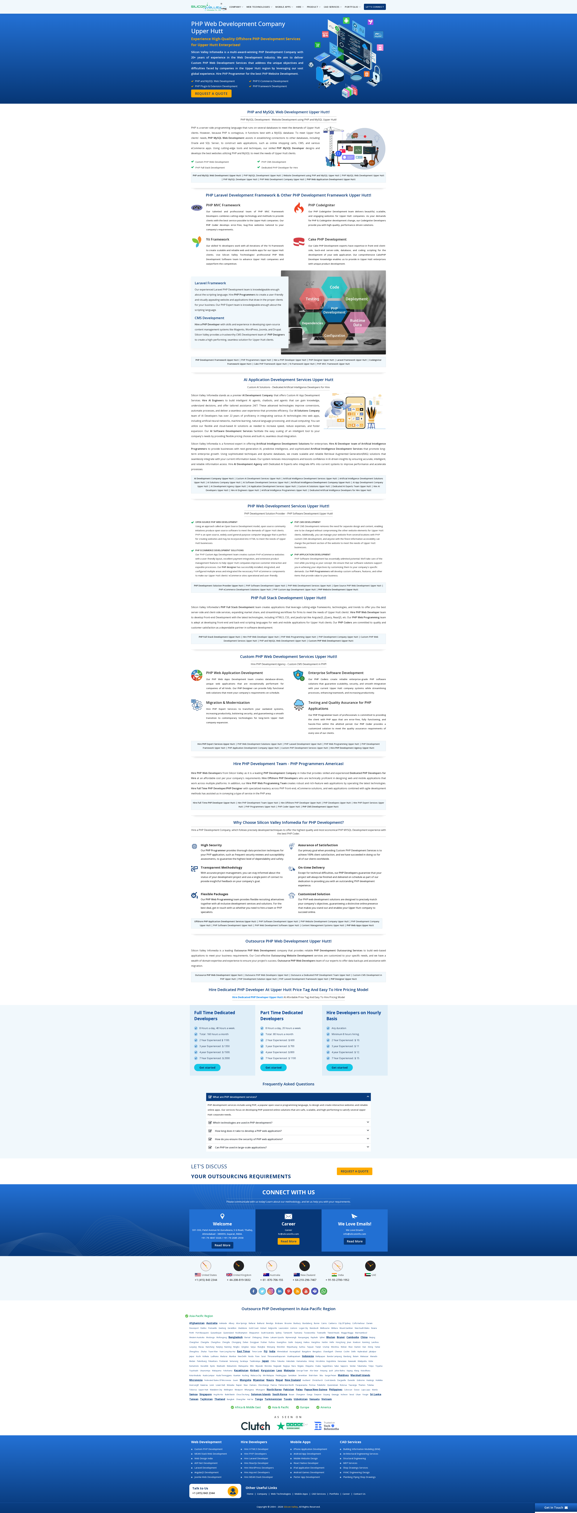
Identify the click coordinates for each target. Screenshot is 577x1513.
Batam (356, 1356)
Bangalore (306, 1351)
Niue (246, 1385)
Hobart (263, 1328)
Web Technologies (281, 1493)
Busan (291, 1394)
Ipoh (331, 1370)
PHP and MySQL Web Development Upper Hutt (217, 175)
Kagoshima (331, 1361)
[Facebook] (254, 1291)
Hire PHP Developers (255, 1454)
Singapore (205, 1394)
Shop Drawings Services (355, 1468)
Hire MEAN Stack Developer (258, 1477)
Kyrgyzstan (268, 1370)
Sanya (253, 1347)
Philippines (335, 1389)
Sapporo (344, 1366)
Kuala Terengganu (224, 1375)
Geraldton (232, 1328)
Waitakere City (216, 1389)
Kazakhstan (241, 1370)
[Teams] (315, 1291)
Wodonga (210, 1337)
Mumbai (232, 1356)
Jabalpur (372, 1351)
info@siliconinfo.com (354, 1233)
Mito (252, 1366)
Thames (362, 1385)
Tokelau (370, 1385)
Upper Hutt (203, 1389)
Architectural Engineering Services (360, 1454)
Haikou (307, 1342)
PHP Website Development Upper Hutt (338, 589)
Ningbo (236, 1347)
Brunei (341, 1337)
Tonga (259, 1399)
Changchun (194, 1342)
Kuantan (237, 1375)
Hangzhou (315, 1342)
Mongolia (245, 1380)
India (272, 1351)
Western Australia (196, 1337)
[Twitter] (262, 1291)
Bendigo (269, 1323)
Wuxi (350, 1347)
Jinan (349, 1342)
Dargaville (341, 1380)
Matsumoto (232, 1366)
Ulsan (358, 1394)
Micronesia (196, 1380)
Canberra (332, 1323)
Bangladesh (236, 1337)
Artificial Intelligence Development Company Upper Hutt (320, 482)
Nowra (374, 1328)
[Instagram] (271, 1291)
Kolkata (206, 1356)
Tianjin (318, 1347)
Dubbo (203, 1328)
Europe (304, 1407)
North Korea (274, 1389)
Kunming (366, 1342)
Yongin (365, 1394)
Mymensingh (291, 1337)
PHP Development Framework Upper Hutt (217, 359)
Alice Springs (241, 1323)
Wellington (228, 1389)
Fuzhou (272, 1342)
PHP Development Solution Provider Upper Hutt (219, 585)
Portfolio (334, 1493)
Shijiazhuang (292, 1347)
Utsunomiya (205, 1370)
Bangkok (230, 1399)
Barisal (247, 1337)
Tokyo (371, 1366)
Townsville (321, 1333)
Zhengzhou (194, 1351)
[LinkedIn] (280, 1291)
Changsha (205, 1342)
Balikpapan (320, 1356)
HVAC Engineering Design (356, 1472)
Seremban (302, 1375)
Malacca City (256, 1375)
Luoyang (193, 1347)
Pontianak (223, 1361)
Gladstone (242, 1328)
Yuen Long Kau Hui (227, 1351)
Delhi (353, 1351)
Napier (239, 1385)
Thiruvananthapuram (276, 1356)
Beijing (372, 1337)
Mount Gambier (346, 1328)
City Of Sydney (344, 1323)
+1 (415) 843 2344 (203, 1493)
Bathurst (260, 1323)
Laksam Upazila (277, 1337)
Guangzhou (281, 1342)
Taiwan (193, 1399)
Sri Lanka (375, 1394)
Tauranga (353, 1385)
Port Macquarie (202, 1333)
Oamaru (252, 1385)
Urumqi (326, 1347)
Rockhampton (241, 1333)
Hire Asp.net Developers (257, 1472)
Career (346, 1493)
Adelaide (223, 1323)
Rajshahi (314, 1337)
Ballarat (252, 1323)
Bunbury (297, 1323)
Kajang (350, 1370)
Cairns (324, 1323)
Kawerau (204, 1385)
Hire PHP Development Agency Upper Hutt (352, 747)
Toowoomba (309, 1333)
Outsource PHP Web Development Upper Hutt (219, 975)
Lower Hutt (220, 1385)
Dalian (245, 1342)
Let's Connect (375, 6)
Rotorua (343, 1385)
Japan (265, 1361)
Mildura (334, 1328)
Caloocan (348, 1389)
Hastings (370, 1380)
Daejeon (317, 1394)
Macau (201, 1347)
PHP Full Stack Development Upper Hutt (219, 636)
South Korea (279, 1394)
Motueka (230, 1385)
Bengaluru (317, 1351)
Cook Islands (330, 1380)
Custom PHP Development (208, 1449)
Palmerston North (286, 1385)
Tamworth (287, 1333)
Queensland (228, 1333)
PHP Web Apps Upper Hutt (360, 925)
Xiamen (357, 1347)
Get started (207, 1067)
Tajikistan (206, 1399)
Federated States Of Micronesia (217, 1380)
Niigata (301, 1366)
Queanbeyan (216, 1333)
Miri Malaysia (268, 1375)
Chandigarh (328, 1351)
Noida (250, 1356)
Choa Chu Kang (242, 1394)
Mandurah (314, 1328)
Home (250, 1493)
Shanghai (261, 1347)
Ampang (323, 1370)
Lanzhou (375, 1342)
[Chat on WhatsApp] (323, 1291)
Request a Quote (211, 93)
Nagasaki (277, 1366)
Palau (299, 1389)
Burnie (316, 1323)
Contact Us (359, 1493)
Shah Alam (313, 1375)
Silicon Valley (291, 1506)
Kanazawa (342, 1361)
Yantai (377, 1347)
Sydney (279, 1333)
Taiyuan (310, 1347)
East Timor (243, 1351)
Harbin (325, 1342)
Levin (212, 1385)
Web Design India (203, 1458)
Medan (192, 1361)
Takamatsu (362, 1366)
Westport (239, 1389)
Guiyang (298, 1342)
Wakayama (216, 1370)
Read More (222, 1245)
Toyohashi (193, 1370)
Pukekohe (321, 1385)
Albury (231, 1323)
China (364, 1337)
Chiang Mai (240, 1399)
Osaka (318, 1366)
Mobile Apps (301, 1493)
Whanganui (249, 1389)
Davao (357, 1389)
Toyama (379, 1366)
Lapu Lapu (365, 1389)
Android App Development (307, 1454)
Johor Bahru (340, 1370)
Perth (191, 1333)
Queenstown (332, 1385)
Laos (279, 1370)
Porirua (312, 1385)
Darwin (369, 1323)
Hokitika (379, 1380)
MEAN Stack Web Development (210, 1454)
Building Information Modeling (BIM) (361, 1449)
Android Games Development (309, 1472)
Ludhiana (214, 1356)
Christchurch (317, 1380)
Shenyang (271, 1347)
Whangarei (260, 1389)
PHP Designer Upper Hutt (344, 979)
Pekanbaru (213, 1361)
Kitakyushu (362, 1361)
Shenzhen (281, 1347)
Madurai (223, 1356)
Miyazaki (259, 1366)
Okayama (309, 1366)
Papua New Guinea (315, 1389)
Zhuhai (204, 1351)
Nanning (227, 1347)
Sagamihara (327, 1366)
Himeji (311, 1361)
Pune (257, 1356)
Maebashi (221, 1366)
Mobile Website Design (306, 1458)
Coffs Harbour (358, 1323)
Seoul (351, 1394)
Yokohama (227, 1370)
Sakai (336, 1366)
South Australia (267, 1333)
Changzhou (215, 1342)
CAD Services (319, 1493)
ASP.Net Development (206, 1463)
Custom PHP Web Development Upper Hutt (330, 640)
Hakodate (290, 1361)
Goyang (326, 1394)
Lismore (293, 1328)
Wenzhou (335, 1347)
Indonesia (308, 1356)
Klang (356, 1370)
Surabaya (244, 1361)
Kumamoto (194, 1366)
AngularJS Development (206, 1472)
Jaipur (191, 1356)
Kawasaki (352, 1361)
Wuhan (344, 1347)
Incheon (344, 1394)
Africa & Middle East (248, 1407)
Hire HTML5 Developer (256, 1449)
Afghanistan (197, 1323)
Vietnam (326, 1399)
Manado (373, 1356)
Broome (288, 1323)
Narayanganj (303, 1337)
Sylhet (322, 1337)
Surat (263, 1356)
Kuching (245, 1375)
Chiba (273, 1361)
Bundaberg (307, 1323)
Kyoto (212, 1366)
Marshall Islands (360, 1375)
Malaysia (289, 1370)
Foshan (264, 1342)
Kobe (371, 1361)
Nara (294, 1366)
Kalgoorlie (272, 1328)
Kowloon (356, 1342)
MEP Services (350, 1463)
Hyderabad (362, 1351)
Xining (370, 1347)
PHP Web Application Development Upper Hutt (331, 179)
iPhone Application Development (310, 1449)
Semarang (234, 1361)
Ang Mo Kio (218, 1394)
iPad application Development (309, 1468)
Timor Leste (257, 1351)
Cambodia (353, 1337)
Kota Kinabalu (195, 1375)
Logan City (303, 1328)
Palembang (202, 1361)
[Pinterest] (288, 1291)
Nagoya (286, 1366)
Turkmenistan (273, 1399)
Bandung (347, 1356)
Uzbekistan (301, 1399)
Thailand (219, 1399)
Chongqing (236, 1342)
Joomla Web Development (207, 1477)
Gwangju (335, 1394)
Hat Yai (250, 1399)
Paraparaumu (301, 1385)
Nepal (279, 1380)
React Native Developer (306, 1463)
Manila (375, 1389)
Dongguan (254, 1342)
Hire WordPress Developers (259, 1468)
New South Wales (362, 1328)
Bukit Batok (230, 1394)
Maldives (343, 1375)
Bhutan (330, 1337)
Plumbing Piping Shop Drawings (359, 1477)
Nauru (270, 1380)
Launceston (283, 1328)
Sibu (321, 1375)
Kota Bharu (365, 1370)
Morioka (268, 1366)
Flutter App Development (307, 1477)
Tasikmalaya (255, 1361)
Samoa (193, 1394)
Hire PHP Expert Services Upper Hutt (216, 744)
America (326, 1407)
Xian (364, 1347)
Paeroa (274, 1385)
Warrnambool (361, 1333)
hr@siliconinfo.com (288, 1233)
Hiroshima (320, 1361)
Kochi (198, 1356)
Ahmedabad (282, 1351)
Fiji (265, 1351)
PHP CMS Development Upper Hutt (320, 806)
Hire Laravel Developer (256, 1458)
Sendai (353, 1366)
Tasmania (298, 1333)
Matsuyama (243, 1366)
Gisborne (361, 1380)
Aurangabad (295, 1351)
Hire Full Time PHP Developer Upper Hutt (214, 802)
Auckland (306, 1380)
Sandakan (292, 1375)
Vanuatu (314, 1399)
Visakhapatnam (293, 1356)
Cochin (347, 1351)
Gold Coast (253, 1328)
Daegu (309, 1394)
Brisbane (279, 1323)
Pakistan (288, 1389)
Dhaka (266, 1337)
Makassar (364, 1356)
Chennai (338, 1351)
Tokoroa (193, 1389)
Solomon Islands (261, 1394)
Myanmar (259, 1380)
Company (262, 1493)
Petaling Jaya (281, 1375)
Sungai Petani (330, 1375)
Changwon (300, 1394)
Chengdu (226, 1342)
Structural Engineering (354, 1458)
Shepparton (254, 1333)
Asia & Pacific (280, 1407)
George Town (302, 1370)
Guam (235, 1380)
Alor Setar (314, 1370)
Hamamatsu (301, 1361)
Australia (211, 1323)
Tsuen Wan (213, 1351)
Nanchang (210, 1347)
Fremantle (212, 1328)
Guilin (290, 1342)
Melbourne (325, 1328)
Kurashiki (204, 1366)
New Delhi (242, 1356)
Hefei (332, 1342)
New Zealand (293, 1380)
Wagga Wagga (347, 1333)
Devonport (194, 1328)
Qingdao (245, 1347)
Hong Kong (340, 1342)
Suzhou (302, 1347)
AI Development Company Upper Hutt (214, 478)
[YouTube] (306, 1291)
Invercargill (194, 1385)
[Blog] (297, 1291)
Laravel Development (205, 1468)
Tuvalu (288, 1399)
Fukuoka (280, 1361)
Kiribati (254, 1370)
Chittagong (256, 1337)
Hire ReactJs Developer (256, 1463)
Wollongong (221, 1337)
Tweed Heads (333, 1333)
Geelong (222, 1328)
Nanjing (219, 1347)
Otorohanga (263, 1385)
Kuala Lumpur (209, 1375)
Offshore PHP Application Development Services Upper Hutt (225, 921)
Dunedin (351, 1380)
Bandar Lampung (334, 1356)
